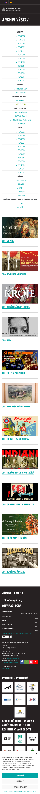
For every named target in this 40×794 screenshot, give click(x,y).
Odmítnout (20, 781)
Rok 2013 (21, 80)
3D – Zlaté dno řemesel (13, 571)
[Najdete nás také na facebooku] (22, 662)
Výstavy (20, 32)
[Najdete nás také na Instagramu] (31, 662)
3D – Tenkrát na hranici (14, 274)
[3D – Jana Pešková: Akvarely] (20, 393)
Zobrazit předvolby (20, 787)
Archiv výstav (21, 104)
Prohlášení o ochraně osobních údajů (25, 791)
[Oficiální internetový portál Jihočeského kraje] (20, 600)
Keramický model (21, 112)
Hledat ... (2, 2)
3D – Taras (7, 340)
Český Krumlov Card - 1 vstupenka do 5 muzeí (16, 633)
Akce (20, 127)
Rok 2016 (21, 69)
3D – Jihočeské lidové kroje (16, 306)
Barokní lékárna (21, 116)
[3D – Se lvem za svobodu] (20, 360)
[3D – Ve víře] (20, 227)
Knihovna (21, 195)
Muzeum (20, 84)
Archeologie (21, 180)
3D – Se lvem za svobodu (14, 373)
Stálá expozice (21, 100)
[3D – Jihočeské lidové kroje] (20, 294)
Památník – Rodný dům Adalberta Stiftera (20, 199)
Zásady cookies (8, 791)
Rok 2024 (21, 40)
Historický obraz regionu (21, 119)
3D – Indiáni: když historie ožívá (18, 472)
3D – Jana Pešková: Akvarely (16, 406)
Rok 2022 (21, 47)
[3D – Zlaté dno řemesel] (20, 558)
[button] (37, 753)
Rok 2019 (21, 58)
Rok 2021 (21, 51)
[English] (6, 2)
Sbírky (20, 176)
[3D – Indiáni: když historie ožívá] (20, 459)
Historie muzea (21, 88)
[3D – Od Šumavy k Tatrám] (20, 524)
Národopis (21, 191)
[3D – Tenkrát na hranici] (20, 261)
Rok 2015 (21, 73)
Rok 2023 (21, 43)
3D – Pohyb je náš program (15, 439)
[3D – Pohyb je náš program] (20, 426)
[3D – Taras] (20, 327)
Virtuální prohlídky (20, 96)
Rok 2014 (21, 76)
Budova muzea (21, 92)
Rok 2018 (21, 62)
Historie (21, 184)
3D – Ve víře (8, 240)
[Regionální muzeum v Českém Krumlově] (14, 9)
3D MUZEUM (21, 123)
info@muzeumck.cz (13, 659)
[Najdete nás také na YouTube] (35, 662)
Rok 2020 (21, 54)
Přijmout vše (20, 775)
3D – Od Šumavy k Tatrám (14, 538)
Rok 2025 (21, 36)
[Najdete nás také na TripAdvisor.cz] (26, 662)
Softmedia (5, 668)
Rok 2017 (21, 65)
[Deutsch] (11, 2)
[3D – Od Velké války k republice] (20, 492)
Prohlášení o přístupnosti (10, 663)
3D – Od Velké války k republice (18, 504)
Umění (21, 188)
